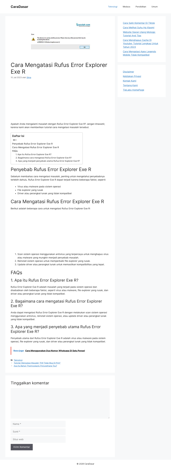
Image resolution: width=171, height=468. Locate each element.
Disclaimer (128, 71)
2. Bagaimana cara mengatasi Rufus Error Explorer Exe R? (44, 157)
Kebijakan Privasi (132, 76)
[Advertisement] (60, 102)
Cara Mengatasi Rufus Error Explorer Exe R (35, 147)
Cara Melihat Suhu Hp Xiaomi (138, 27)
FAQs (15, 151)
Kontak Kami (129, 80)
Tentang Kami (130, 85)
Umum (154, 6)
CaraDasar (19, 7)
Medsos (126, 6)
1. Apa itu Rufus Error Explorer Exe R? (33, 154)
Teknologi (112, 6)
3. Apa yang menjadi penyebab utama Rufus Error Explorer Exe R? (48, 161)
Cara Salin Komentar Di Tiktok (139, 23)
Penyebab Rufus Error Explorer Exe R (32, 143)
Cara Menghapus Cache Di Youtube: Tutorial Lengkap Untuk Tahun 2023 (140, 43)
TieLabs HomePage (133, 90)
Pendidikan (141, 6)
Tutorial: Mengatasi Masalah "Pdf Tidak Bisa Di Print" (37, 363)
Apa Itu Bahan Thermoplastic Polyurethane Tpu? (35, 366)
